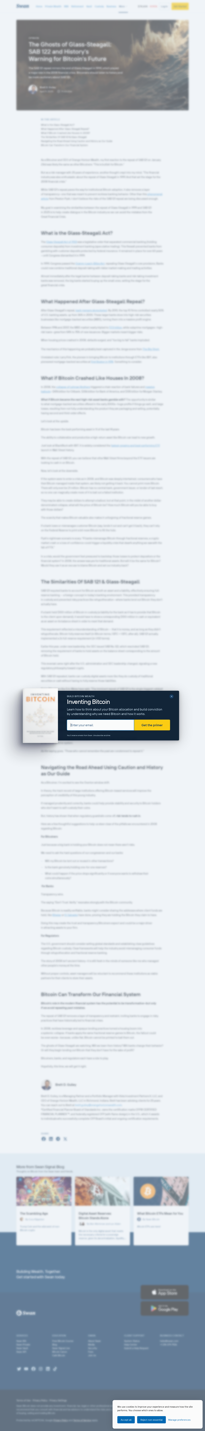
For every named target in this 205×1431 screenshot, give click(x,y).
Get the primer (152, 725)
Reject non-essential (151, 1419)
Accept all (126, 1419)
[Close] (172, 696)
